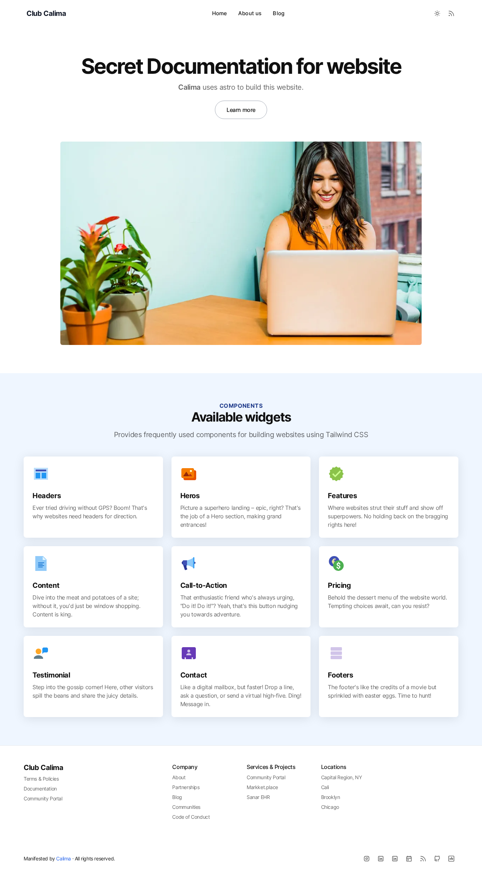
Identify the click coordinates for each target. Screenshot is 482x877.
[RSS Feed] (451, 13)
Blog (278, 13)
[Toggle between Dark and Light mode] (437, 13)
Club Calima (44, 767)
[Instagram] (367, 859)
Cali (325, 787)
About (178, 777)
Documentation (40, 789)
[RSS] (423, 859)
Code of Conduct (191, 817)
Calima (63, 858)
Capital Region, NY (341, 777)
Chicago (330, 807)
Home (219, 13)
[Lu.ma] (409, 859)
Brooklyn (330, 797)
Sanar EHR (258, 797)
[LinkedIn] (381, 859)
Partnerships (185, 787)
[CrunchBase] (451, 859)
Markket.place (262, 787)
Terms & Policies (41, 779)
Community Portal (43, 798)
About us (249, 13)
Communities (186, 807)
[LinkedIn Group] (395, 859)
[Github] (437, 859)
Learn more (241, 109)
